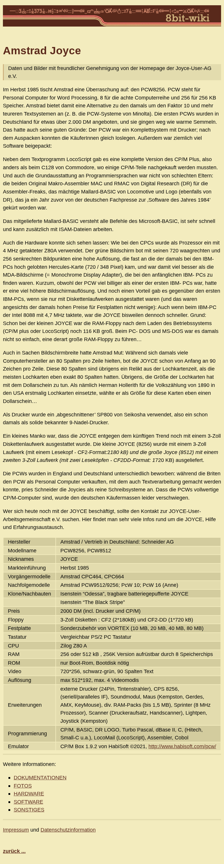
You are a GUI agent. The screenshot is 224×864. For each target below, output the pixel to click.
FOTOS (23, 786)
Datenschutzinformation (68, 830)
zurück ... (14, 851)
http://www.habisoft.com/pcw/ (182, 746)
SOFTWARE (28, 802)
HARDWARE (29, 793)
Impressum (16, 830)
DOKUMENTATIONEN (40, 777)
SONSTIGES (29, 810)
